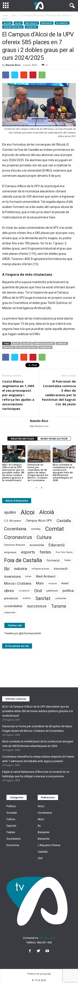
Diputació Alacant (14, 544)
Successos (13, 838)
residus (27, 598)
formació (45, 347)
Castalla (64, 520)
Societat (31, 27)
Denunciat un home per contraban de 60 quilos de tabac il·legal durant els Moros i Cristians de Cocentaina (38, 472)
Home (5, 15)
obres (9, 590)
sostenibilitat (13, 606)
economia (37, 545)
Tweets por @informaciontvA (22, 633)
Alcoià (7, 23)
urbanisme (9, 612)
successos (37, 606)
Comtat (62, 343)
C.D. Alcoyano (12, 520)
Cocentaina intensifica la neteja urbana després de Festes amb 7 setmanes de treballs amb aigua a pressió (38, 759)
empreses (10, 552)
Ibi (7, 569)
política (68, 591)
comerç (36, 529)
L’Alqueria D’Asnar (49, 845)
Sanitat (42, 598)
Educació (47, 23)
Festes (10, 832)
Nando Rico (13, 65)
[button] (71, 6)
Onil (38, 590)
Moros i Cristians (17, 583)
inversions (12, 576)
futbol (67, 560)
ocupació (24, 590)
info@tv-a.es (47, 938)
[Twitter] (39, 951)
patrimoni (52, 590)
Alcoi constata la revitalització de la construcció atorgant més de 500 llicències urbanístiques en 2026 (64, 472)
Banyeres (43, 832)
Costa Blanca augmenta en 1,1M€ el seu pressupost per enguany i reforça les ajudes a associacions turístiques (18, 395)
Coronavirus (18, 537)
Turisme (58, 606)
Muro (40, 583)
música (52, 583)
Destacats (31, 23)
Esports (11, 825)
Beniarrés (43, 838)
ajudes (10, 512)
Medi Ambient (45, 576)
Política (11, 806)
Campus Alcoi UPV (44, 343)
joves (28, 576)
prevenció (11, 598)
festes (45, 552)
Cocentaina (35, 460)
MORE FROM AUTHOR (54, 438)
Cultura (44, 537)
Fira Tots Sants (64, 552)
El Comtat (62, 23)
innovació (61, 569)
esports (28, 552)
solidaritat (60, 598)
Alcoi (18, 23)
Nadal (64, 583)
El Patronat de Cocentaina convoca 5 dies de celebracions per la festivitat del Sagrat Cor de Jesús (59, 392)
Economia (12, 845)
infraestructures (40, 568)
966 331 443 (44, 942)
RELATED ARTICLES (22, 438)
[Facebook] (30, 951)
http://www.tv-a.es (39, 426)
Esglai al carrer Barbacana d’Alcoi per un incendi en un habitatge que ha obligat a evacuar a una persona (35, 774)
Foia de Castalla (13, 27)
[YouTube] (48, 951)
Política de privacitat (39, 973)
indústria (20, 569)
